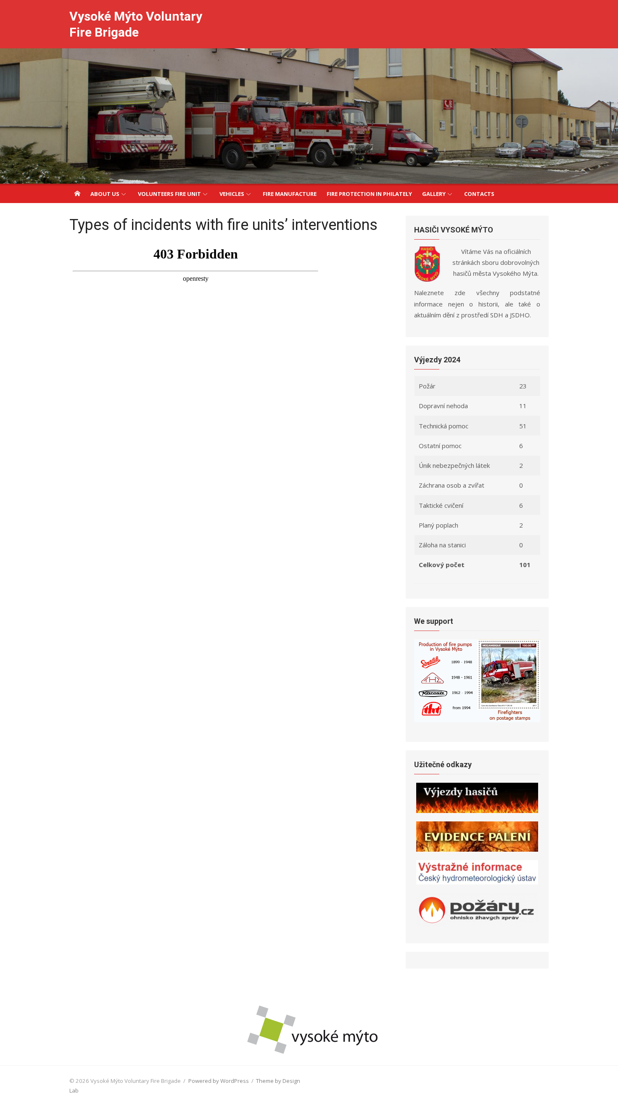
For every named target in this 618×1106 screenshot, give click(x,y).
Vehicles (231, 194)
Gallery (434, 194)
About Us (104, 194)
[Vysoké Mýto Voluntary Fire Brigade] (309, 116)
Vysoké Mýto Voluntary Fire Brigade (135, 24)
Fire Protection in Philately (369, 194)
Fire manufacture (290, 194)
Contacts (479, 194)
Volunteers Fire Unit (169, 194)
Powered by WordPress (218, 1081)
